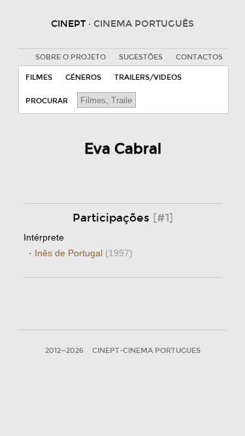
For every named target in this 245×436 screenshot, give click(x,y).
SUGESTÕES (141, 57)
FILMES (38, 77)
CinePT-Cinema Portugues (146, 350)
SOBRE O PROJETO (70, 57)
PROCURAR (46, 101)
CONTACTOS (199, 57)
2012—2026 (64, 350)
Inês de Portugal (84, 253)
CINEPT (122, 23)
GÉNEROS (83, 77)
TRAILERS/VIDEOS (148, 77)
